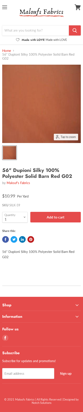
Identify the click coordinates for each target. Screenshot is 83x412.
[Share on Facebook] (5, 239)
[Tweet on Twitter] (14, 239)
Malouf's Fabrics (18, 183)
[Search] (75, 30)
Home (6, 51)
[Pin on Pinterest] (30, 239)
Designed (69, 399)
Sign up (65, 373)
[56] (9, 153)
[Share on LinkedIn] (22, 239)
